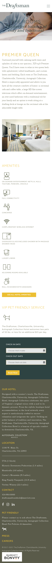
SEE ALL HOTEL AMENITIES (19, 295)
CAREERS (7, 540)
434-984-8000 (8, 495)
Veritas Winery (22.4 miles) (15, 485)
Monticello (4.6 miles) (12, 470)
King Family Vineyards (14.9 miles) (19, 480)
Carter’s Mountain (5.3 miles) (16, 475)
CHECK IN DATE (13, 344)
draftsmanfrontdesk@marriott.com (18, 498)
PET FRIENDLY (10, 512)
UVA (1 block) (8, 461)
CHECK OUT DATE (14, 356)
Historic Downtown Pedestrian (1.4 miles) (22, 466)
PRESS (5, 535)
